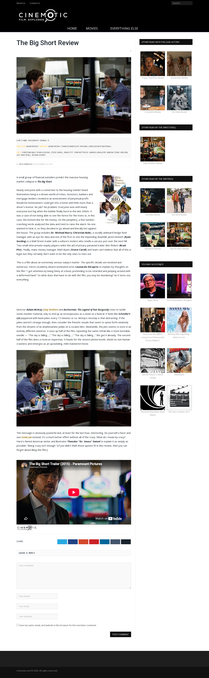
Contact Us (35, 3)
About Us (20, 3)
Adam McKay (32, 146)
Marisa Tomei (113, 152)
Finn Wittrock (81, 152)
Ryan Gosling (43, 152)
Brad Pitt (68, 152)
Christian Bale (29, 152)
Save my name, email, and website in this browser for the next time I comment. (57, 625)
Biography (33, 140)
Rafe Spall (26, 155)
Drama (43, 140)
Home (72, 28)
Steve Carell (57, 152)
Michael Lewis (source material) (95, 146)
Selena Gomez (38, 155)
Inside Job (26, 437)
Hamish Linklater (97, 152)
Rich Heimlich (25, 164)
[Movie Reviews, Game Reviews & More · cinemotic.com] (43, 15)
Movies (92, 28)
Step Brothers (51, 309)
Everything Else (124, 28)
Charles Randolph (70, 146)
